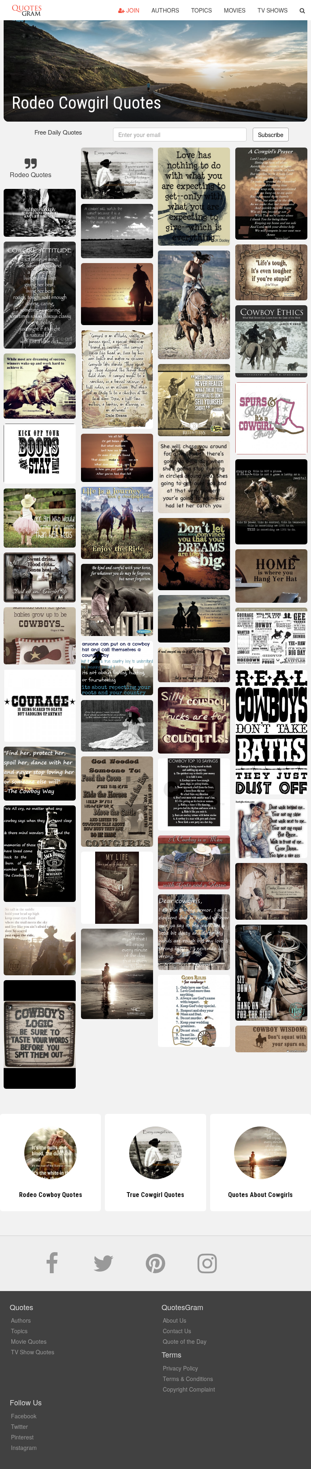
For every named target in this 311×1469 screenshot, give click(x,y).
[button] (302, 10)
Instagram (24, 1447)
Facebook (23, 1416)
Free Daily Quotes (58, 132)
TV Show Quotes (32, 1352)
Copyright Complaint (189, 1389)
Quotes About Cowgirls (155, 1195)
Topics (201, 10)
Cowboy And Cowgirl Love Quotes (260, 1194)
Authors (165, 10)
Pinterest (22, 1437)
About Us (174, 1320)
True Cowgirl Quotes (50, 1195)
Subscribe (270, 135)
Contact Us (177, 1331)
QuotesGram (26, 10)
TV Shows (273, 10)
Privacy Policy (180, 1368)
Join (132, 10)
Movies (234, 10)
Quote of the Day (185, 1341)
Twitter (19, 1426)
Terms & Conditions (188, 1379)
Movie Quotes (29, 1341)
